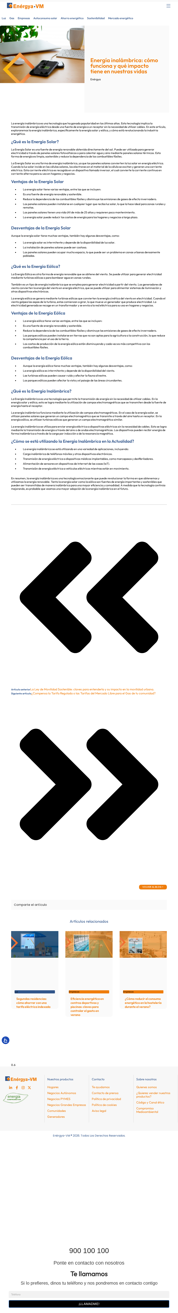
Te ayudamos (101, 1087)
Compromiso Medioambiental (147, 1110)
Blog (8, 1198)
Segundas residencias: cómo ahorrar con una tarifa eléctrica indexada (33, 1003)
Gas (11, 18)
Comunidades (56, 1111)
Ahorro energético (72, 18)
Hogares (53, 1087)
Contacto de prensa (105, 1093)
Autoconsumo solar (45, 18)
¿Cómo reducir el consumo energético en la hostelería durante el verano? (143, 1003)
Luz (4, 18)
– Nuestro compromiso (19, 1230)
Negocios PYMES (58, 1099)
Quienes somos (146, 1087)
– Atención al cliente (17, 1238)
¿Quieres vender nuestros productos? (153, 1094)
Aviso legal (99, 1111)
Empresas (24, 18)
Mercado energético (120, 18)
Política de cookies (104, 1105)
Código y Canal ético (150, 1102)
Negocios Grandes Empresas (66, 1105)
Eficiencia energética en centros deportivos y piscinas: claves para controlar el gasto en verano (87, 1007)
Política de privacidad (106, 1099)
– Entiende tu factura (18, 1214)
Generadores (56, 1117)
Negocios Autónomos (61, 1093)
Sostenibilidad (96, 18)
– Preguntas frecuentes (19, 1222)
